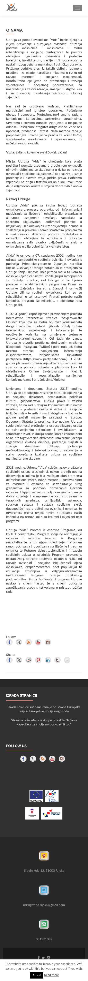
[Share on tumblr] (57, 660)
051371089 (44, 939)
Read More (51, 975)
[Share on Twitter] (19, 660)
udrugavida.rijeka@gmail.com (44, 905)
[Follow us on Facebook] (9, 642)
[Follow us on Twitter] (19, 642)
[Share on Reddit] (28, 660)
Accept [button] (37, 975)
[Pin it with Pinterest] (38, 660)
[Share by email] (67, 660)
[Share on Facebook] (9, 660)
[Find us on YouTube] (38, 642)
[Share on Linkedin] (48, 660)
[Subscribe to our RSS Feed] (28, 642)
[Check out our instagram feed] (48, 642)
